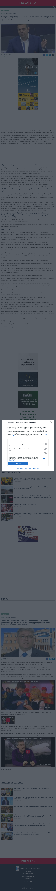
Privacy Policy (36, 468)
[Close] (51, 422)
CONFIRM (18, 463)
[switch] (45, 444)
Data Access (28, 468)
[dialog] (28, 445)
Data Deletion (20, 468)
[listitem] (28, 441)
